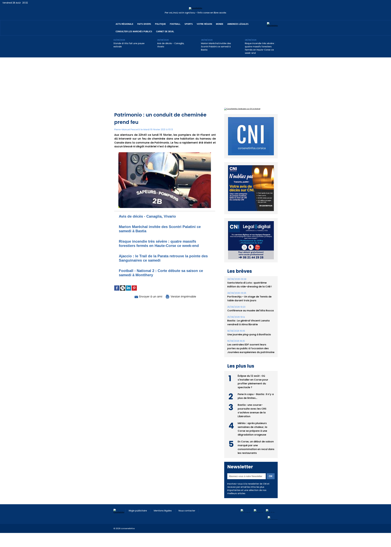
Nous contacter (187, 503)
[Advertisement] (195, 80)
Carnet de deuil (165, 31)
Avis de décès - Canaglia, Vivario (170, 45)
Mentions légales (163, 503)
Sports (189, 24)
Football (175, 24)
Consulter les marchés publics (134, 31)
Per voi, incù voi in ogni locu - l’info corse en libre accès (195, 12)
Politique (160, 24)
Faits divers (144, 24)
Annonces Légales (237, 24)
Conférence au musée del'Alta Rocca (250, 303)
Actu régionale (124, 24)
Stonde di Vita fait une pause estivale (128, 45)
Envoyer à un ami (150, 296)
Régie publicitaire (138, 503)
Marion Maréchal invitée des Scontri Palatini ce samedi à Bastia (216, 46)
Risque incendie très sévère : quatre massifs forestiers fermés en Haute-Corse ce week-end (260, 48)
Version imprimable (183, 296)
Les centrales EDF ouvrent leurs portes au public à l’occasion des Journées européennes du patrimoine (250, 341)
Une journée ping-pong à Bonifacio (249, 327)
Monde (219, 24)
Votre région (204, 24)
